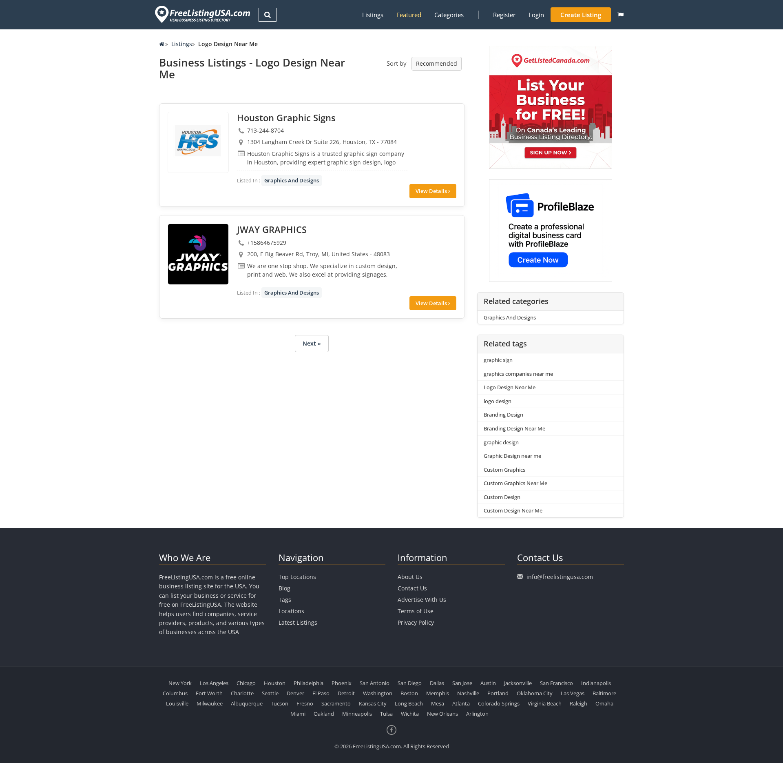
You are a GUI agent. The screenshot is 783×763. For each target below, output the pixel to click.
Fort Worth (209, 693)
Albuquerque (247, 703)
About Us (410, 577)
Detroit (346, 693)
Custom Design (502, 497)
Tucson (279, 703)
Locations (291, 611)
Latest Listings (298, 622)
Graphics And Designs (291, 180)
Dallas (437, 683)
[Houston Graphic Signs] (198, 142)
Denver (295, 693)
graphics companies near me (518, 373)
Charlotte (242, 693)
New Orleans (442, 713)
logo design (497, 401)
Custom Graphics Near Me (515, 483)
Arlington (477, 713)
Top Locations (297, 577)
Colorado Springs (499, 703)
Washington (377, 693)
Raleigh (578, 703)
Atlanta (461, 703)
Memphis (437, 693)
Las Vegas (572, 693)
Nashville (468, 693)
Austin (488, 683)
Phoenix (342, 683)
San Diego (410, 683)
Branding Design (503, 414)
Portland (498, 693)
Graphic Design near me (512, 455)
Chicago (246, 683)
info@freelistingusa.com (559, 577)
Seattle (270, 693)
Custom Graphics (504, 469)
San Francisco (556, 683)
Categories (449, 15)
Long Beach (409, 703)
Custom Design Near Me (513, 510)
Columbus (175, 693)
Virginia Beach (545, 703)
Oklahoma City (535, 693)
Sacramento (336, 703)
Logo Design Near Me (509, 387)
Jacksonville (518, 683)
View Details (432, 191)
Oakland (324, 713)
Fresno (304, 703)
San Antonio (374, 683)
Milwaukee (210, 703)
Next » (312, 343)
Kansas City (373, 703)
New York (180, 683)
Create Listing (580, 15)
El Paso (321, 693)
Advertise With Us (422, 599)
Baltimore (604, 693)
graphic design (501, 442)
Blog (284, 588)
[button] (620, 14)
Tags (285, 599)
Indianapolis (596, 683)
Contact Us (412, 588)
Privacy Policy (416, 622)
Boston (409, 693)
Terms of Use (416, 611)
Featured (408, 15)
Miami (297, 713)
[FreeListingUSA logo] (201, 14)
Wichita (410, 713)
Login (536, 15)
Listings (372, 15)
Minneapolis (357, 713)
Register (504, 15)
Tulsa (386, 713)
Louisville (177, 703)
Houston (274, 683)
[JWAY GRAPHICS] (198, 254)
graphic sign (498, 360)
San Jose (462, 683)
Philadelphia (308, 683)
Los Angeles (214, 683)
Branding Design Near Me (514, 428)
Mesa (437, 703)
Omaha (604, 703)
